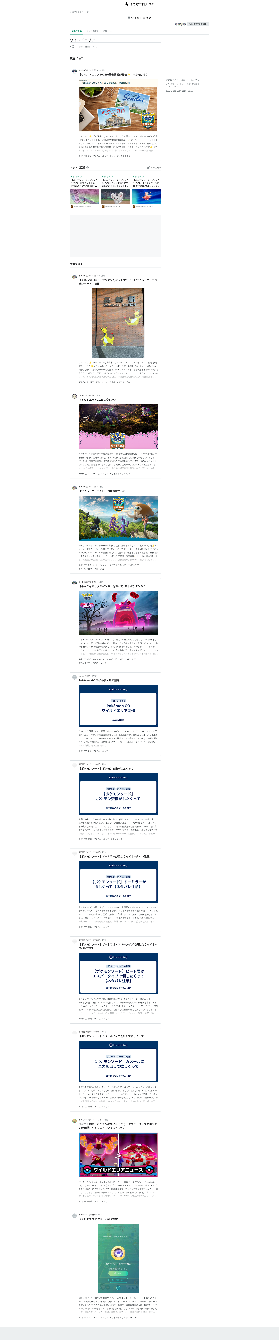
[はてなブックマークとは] (87, 167)
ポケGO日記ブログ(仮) (87, 70)
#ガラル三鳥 (116, 565)
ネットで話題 (92, 30)
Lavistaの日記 (84, 676)
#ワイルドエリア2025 (120, 473)
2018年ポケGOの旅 (86, 395)
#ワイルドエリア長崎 (106, 382)
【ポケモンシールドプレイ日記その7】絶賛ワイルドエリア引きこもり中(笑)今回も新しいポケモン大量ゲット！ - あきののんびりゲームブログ (84, 183)
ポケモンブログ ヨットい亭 (90, 1120)
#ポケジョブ (117, 839)
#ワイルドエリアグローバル (91, 569)
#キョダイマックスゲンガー (106, 659)
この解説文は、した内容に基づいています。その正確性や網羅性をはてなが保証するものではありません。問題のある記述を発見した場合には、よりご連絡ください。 (83, 47)
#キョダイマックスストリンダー (93, 663)
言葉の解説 (76, 30)
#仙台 (113, 156)
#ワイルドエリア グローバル (123, 1317)
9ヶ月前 (102, 276)
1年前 (98, 395)
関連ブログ (108, 30)
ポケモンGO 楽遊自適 (87, 1215)
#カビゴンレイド (100, 565)
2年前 (101, 487)
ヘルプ (188, 84)
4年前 (104, 764)
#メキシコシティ (125, 156)
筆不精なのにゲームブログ (89, 764)
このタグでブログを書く (198, 24)
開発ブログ (196, 84)
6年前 (105, 1120)
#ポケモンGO (85, 156)
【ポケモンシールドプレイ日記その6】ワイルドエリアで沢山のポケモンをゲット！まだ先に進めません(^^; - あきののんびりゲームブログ (115, 183)
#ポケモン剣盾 (85, 839)
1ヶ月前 (102, 70)
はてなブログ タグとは (175, 84)
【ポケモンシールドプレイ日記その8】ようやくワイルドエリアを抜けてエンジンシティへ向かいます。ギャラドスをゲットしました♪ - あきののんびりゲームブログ (146, 183)
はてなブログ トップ (80, 12)
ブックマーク (76, 176)
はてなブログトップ (173, 86)
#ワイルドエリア (100, 156)
